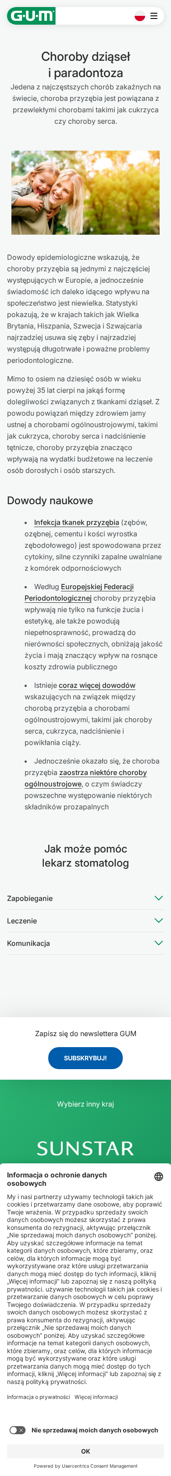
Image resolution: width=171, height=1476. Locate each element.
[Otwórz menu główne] (156, 16)
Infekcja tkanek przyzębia (76, 522)
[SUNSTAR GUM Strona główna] (31, 16)
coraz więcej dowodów (97, 685)
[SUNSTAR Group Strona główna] (85, 1148)
